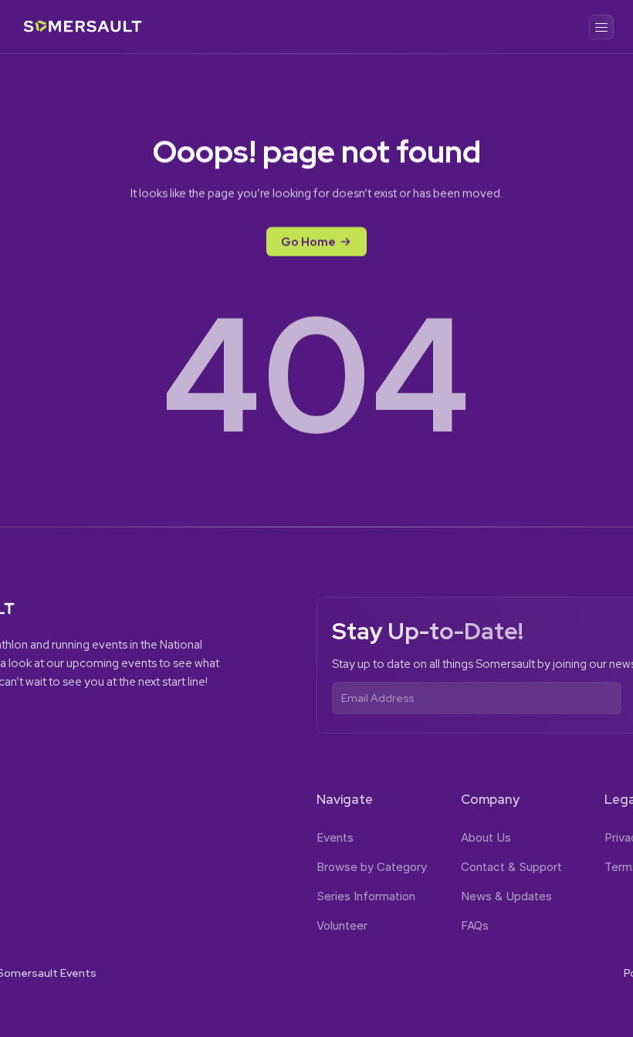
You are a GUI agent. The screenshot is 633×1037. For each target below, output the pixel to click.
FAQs (475, 925)
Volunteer (341, 925)
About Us (486, 837)
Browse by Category (371, 866)
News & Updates (506, 896)
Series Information (365, 896)
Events (335, 837)
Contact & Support (511, 866)
